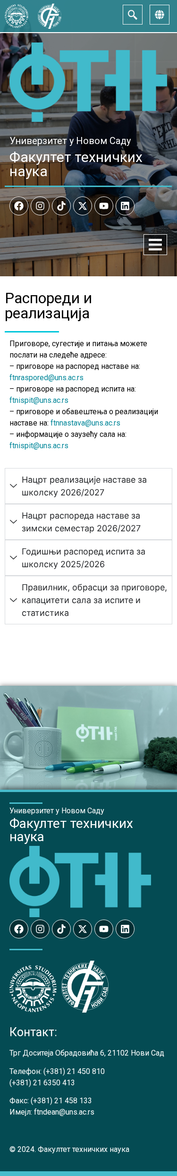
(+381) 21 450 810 (74, 1071)
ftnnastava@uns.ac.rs (85, 422)
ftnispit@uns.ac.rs (38, 400)
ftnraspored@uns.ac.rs (46, 377)
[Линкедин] (125, 205)
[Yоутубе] (103, 205)
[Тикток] (61, 205)
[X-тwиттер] (82, 205)
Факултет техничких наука (76, 164)
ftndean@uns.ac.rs (64, 1112)
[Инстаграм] (40, 205)
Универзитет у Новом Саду (70, 140)
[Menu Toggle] (155, 244)
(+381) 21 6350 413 (42, 1082)
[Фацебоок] (18, 205)
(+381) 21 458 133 (61, 1100)
